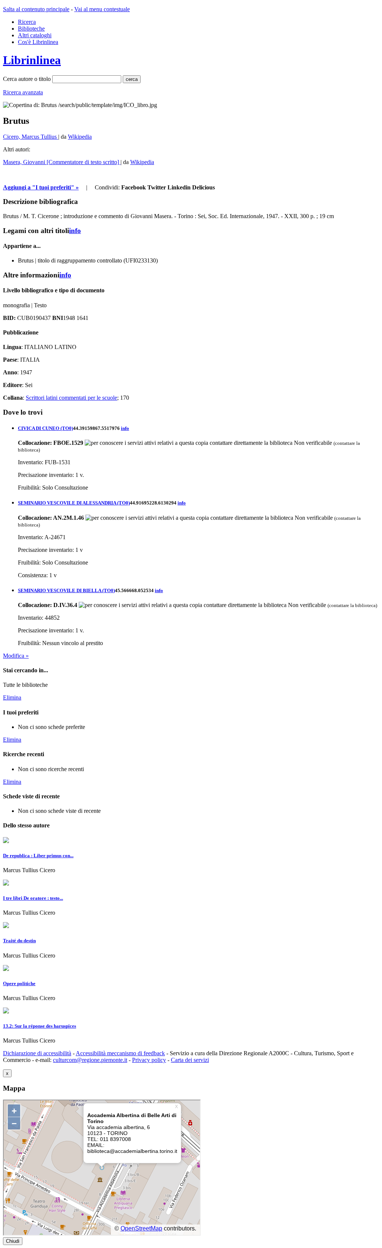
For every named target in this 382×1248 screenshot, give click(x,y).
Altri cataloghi (34, 35)
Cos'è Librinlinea (38, 42)
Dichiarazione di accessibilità (37, 1053)
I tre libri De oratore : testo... (33, 898)
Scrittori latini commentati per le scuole (71, 397)
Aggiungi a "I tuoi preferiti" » (41, 187)
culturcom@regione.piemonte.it (90, 1060)
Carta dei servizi (190, 1060)
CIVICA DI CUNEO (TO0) (45, 428)
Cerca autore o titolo (27, 79)
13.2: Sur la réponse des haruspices (39, 1026)
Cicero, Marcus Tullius (30, 136)
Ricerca (27, 22)
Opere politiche (19, 983)
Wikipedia (80, 136)
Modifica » (16, 656)
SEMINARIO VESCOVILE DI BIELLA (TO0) (66, 590)
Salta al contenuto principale (36, 9)
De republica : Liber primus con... (38, 855)
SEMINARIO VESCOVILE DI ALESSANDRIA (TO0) (74, 503)
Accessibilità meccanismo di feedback (120, 1053)
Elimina (12, 697)
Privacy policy (149, 1060)
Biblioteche (31, 28)
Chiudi (12, 1241)
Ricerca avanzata (23, 92)
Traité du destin (19, 940)
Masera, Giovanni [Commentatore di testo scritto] (61, 162)
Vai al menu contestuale (102, 9)
